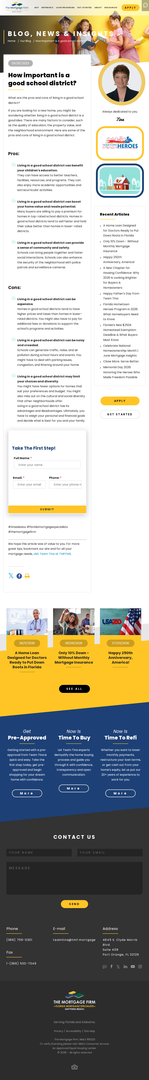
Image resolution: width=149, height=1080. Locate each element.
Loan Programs (65, 7)
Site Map (89, 1031)
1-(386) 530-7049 (21, 963)
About (98, 7)
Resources (110, 7)
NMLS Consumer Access (93, 1044)
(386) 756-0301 (19, 940)
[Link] (17, 7)
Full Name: (23, 458)
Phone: (55, 478)
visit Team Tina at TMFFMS (52, 554)
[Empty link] (27, 576)
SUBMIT (47, 509)
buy (37, 7)
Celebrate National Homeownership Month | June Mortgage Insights (120, 351)
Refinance (47, 7)
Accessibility (73, 1031)
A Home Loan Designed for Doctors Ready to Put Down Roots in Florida (121, 230)
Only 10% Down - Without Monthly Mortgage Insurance (121, 246)
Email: (19, 478)
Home (11, 41)
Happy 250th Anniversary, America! (120, 657)
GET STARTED (84, 7)
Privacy (58, 1031)
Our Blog (25, 41)
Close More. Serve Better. (121, 361)
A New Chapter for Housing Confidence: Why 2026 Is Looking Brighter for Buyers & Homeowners (121, 278)
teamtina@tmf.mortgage (74, 940)
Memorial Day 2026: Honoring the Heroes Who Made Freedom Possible (121, 372)
